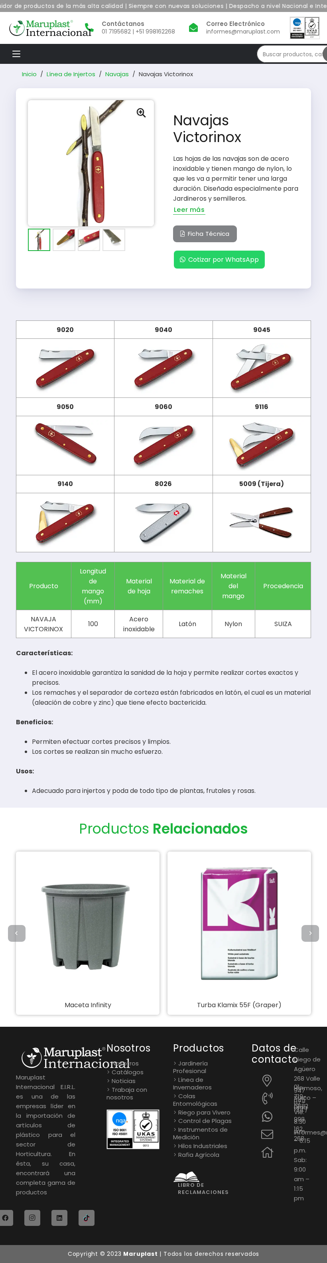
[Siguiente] (310, 933)
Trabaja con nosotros (126, 1093)
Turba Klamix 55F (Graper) (87, 1005)
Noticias (124, 1081)
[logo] (50, 28)
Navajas (117, 74)
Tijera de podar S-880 (239, 1005)
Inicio (29, 74)
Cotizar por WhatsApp (223, 259)
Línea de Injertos (71, 74)
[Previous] (17, 933)
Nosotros (125, 1063)
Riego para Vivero (204, 1112)
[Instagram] (32, 1218)
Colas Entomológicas (195, 1100)
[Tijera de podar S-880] (239, 923)
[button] (16, 54)
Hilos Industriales (202, 1146)
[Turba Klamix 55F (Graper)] (88, 923)
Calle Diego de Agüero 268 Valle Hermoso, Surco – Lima (308, 1078)
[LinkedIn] (59, 1218)
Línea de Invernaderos (192, 1083)
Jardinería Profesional (190, 1067)
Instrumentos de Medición (200, 1133)
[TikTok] (87, 1218)
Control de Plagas (205, 1121)
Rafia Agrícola (198, 1154)
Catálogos (128, 1072)
